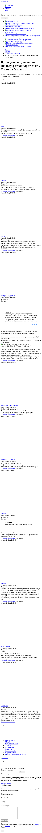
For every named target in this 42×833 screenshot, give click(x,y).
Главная (7, 50)
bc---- (2, 126)
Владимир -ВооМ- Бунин (9, 405)
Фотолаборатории (24, 39)
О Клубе (7, 742)
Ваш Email (4, 798)
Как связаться (9, 747)
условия (36, 824)
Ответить (4, 135)
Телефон (3, 802)
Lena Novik (4, 706)
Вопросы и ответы (25, 46)
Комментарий (5, 805)
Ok (2, 831)
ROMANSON (5, 646)
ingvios (3, 236)
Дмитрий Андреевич (8, 296)
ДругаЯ (3, 583)
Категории (5, 18)
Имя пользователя (7, 794)
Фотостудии (20, 41)
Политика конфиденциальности (15, 754)
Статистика (8, 749)
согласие (7, 826)
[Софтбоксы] (21, 737)
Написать (4, 820)
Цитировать (11, 135)
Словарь (15, 45)
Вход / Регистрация (11, 744)
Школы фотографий (26, 43)
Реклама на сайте (10, 751)
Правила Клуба (10, 740)
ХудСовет (8, 745)
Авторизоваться (6, 784)
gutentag (3, 180)
